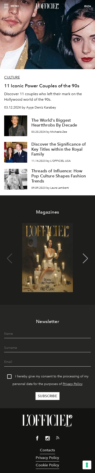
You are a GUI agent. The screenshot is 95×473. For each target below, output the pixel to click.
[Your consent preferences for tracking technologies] (87, 465)
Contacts (47, 450)
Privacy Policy (73, 384)
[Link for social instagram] (47, 439)
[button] (85, 258)
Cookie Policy (47, 465)
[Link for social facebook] (37, 439)
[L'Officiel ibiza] (47, 6)
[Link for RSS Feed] (57, 438)
